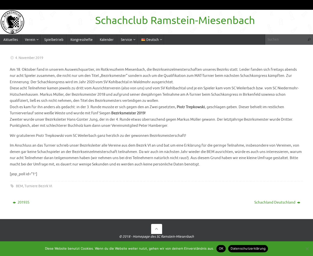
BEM (19, 186)
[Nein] (306, 248)
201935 (23, 202)
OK (221, 248)
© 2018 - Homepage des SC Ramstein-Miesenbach (156, 236)
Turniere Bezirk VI (38, 186)
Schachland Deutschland (275, 202)
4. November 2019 (29, 58)
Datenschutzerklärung (248, 248)
